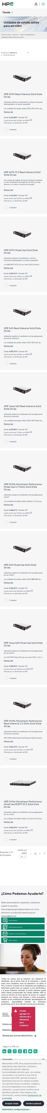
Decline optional (33, 1103)
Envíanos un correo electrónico (17, 934)
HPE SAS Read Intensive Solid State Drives (22, 329)
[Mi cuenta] (36, 4)
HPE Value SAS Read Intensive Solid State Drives (22, 407)
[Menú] (43, 4)
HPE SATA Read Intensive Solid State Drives (23, 95)
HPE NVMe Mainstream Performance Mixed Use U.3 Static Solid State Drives (23, 487)
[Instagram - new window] (15, 1051)
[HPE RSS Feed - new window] (35, 1051)
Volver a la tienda (6, 34)
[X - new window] (9, 1051)
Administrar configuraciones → (16, 1109)
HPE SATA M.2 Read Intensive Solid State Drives (22, 173)
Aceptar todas (11, 1103)
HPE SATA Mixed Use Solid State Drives (21, 251)
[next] (44, 853)
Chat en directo (13, 920)
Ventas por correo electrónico (17, 1035)
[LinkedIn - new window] (4, 1051)
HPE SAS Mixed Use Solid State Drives (20, 566)
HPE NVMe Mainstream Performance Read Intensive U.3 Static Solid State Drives (23, 723)
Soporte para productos (15, 927)
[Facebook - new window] (25, 1051)
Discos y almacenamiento (27, 34)
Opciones (15, 34)
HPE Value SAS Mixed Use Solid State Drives (23, 644)
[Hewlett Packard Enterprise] (7, 4)
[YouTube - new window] (30, 1051)
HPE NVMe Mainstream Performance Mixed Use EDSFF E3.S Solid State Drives (23, 804)
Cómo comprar (13, 940)
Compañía (7, 1059)
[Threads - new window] (20, 1051)
